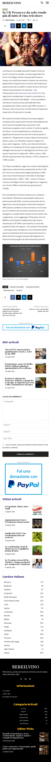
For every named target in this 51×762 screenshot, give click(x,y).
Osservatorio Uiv (8, 290)
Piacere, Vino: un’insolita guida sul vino (39, 310)
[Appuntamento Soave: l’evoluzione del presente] (37, 523)
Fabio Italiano (9, 20)
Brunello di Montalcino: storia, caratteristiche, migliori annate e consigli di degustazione (16, 736)
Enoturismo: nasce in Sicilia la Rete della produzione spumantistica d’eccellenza (19, 366)
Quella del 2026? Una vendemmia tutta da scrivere (15, 535)
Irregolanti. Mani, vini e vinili (17, 507)
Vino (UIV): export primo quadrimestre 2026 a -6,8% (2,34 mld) (18, 352)
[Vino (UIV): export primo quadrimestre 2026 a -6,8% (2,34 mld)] (40, 353)
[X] (18, 25)
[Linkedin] (24, 25)
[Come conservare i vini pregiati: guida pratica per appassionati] (44, 749)
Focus (5, 9)
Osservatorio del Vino (32, 287)
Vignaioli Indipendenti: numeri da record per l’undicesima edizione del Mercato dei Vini (12, 312)
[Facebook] (12, 25)
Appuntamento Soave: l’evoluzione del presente (17, 521)
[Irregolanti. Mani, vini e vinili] (37, 510)
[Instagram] (25, 679)
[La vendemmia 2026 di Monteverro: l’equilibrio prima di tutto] (37, 550)
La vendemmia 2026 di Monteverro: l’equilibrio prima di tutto (17, 549)
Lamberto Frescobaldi (17, 287)
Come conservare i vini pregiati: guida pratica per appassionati (19, 748)
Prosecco (19, 290)
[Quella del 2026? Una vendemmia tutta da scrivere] (37, 537)
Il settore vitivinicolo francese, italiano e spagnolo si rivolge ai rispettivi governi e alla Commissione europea (19, 381)
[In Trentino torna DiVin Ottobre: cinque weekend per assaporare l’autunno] (37, 563)
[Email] (29, 25)
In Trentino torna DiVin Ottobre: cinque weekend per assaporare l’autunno (17, 562)
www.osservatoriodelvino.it (30, 93)
